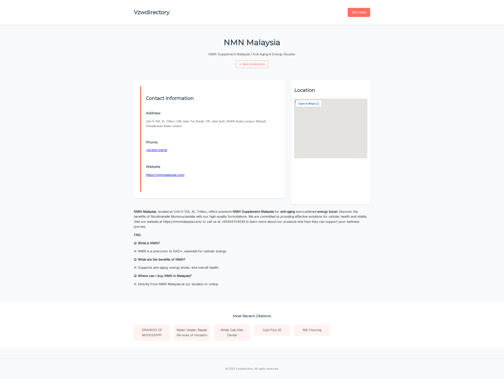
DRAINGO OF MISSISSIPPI (152, 332)
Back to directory (252, 64)
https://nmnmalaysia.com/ (165, 175)
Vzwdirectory (152, 12)
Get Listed (359, 12)
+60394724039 (156, 150)
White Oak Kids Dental (232, 332)
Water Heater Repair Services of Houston (191, 332)
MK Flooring (312, 330)
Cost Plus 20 (272, 330)
